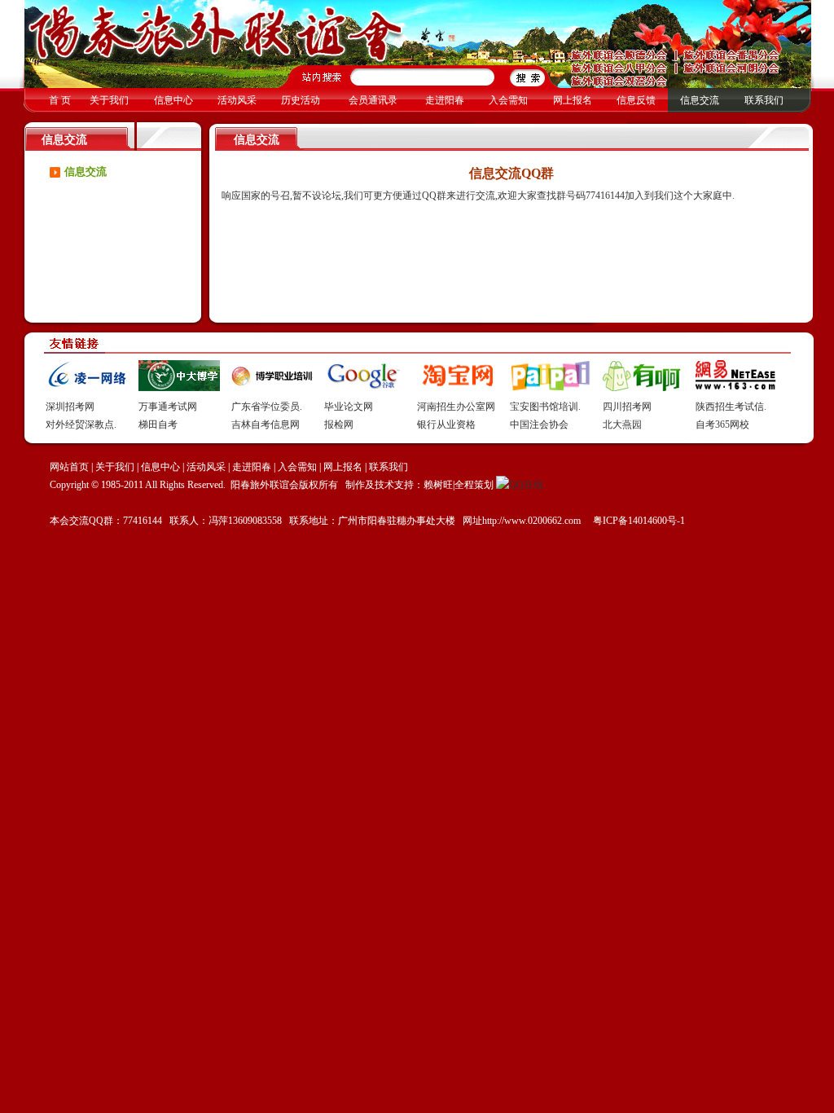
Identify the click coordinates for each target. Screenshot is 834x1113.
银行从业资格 (446, 424)
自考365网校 (722, 424)
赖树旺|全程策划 (459, 485)
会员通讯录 (373, 100)
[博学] (272, 388)
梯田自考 (158, 424)
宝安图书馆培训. (545, 406)
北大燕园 (622, 424)
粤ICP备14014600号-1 (637, 520)
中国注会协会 (539, 424)
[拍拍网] (550, 388)
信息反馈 (636, 100)
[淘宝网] (457, 388)
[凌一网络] (86, 388)
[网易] (736, 388)
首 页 (60, 100)
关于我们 (109, 100)
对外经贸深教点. (81, 424)
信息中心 (173, 100)
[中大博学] (179, 388)
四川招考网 (627, 406)
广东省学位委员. (266, 406)
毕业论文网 (348, 406)
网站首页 (69, 467)
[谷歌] (365, 388)
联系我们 (764, 100)
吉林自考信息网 (265, 424)
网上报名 (572, 100)
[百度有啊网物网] (643, 388)
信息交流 (699, 100)
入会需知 (508, 100)
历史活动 (300, 100)
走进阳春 (444, 100)
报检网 (338, 424)
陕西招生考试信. (731, 406)
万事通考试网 (167, 406)
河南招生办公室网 (456, 406)
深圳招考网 (70, 406)
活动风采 (237, 100)
